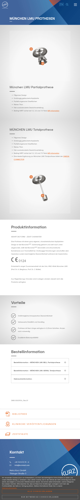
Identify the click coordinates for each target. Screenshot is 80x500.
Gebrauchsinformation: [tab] (23, 379)
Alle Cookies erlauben (40, 491)
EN (61, 4)
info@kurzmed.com (22, 465)
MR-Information (53, 111)
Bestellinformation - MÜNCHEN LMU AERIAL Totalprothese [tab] (37, 371)
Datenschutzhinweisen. (9, 488)
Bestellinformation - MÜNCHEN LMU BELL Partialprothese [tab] (37, 362)
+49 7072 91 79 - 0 (22, 462)
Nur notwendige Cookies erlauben (40, 497)
